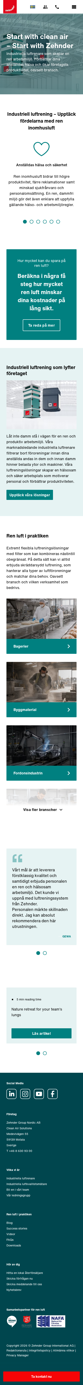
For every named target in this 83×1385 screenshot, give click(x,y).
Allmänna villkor (63, 1350)
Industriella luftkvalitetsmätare (26, 1184)
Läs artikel (41, 1033)
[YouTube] (40, 1098)
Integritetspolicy (40, 1350)
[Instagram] (26, 1098)
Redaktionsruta (16, 1350)
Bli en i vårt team (17, 1189)
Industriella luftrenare (20, 1178)
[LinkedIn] (12, 1098)
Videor (10, 1234)
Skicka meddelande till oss (24, 1284)
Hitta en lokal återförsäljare (24, 1273)
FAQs (9, 1240)
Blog (9, 1223)
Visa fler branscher (40, 809)
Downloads (13, 1245)
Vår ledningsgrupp (18, 1195)
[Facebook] (54, 1098)
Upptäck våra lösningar (29, 494)
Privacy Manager (17, 1355)
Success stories (16, 1228)
